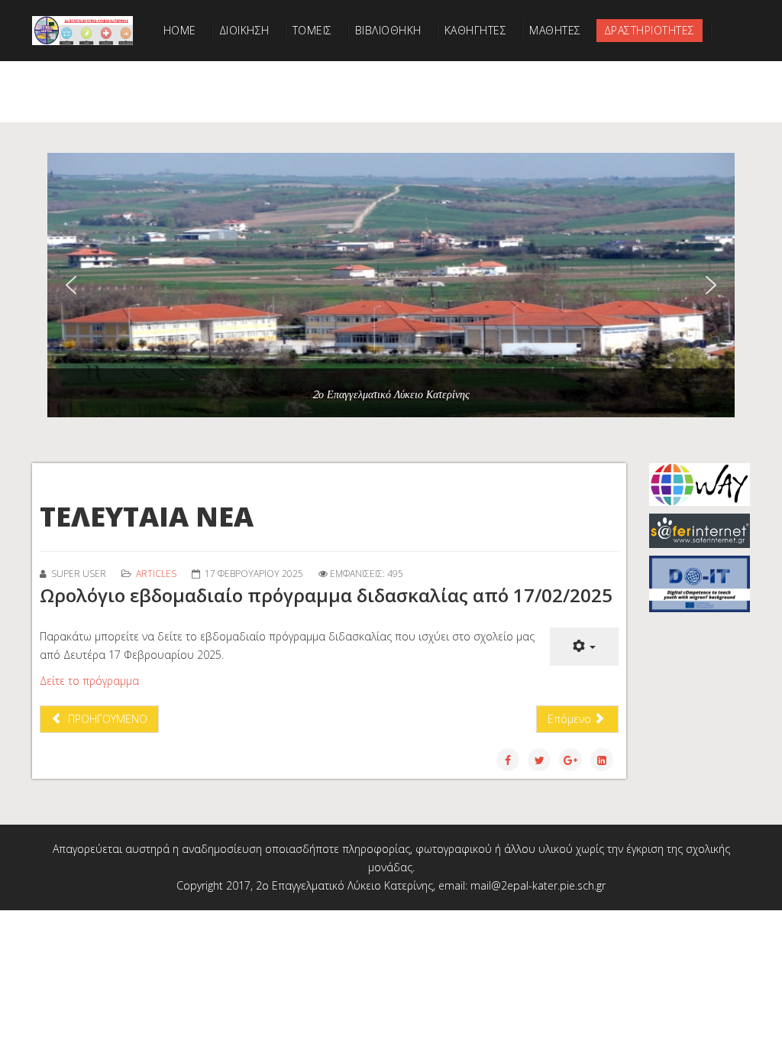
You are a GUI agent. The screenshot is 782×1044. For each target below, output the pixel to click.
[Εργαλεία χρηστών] (584, 646)
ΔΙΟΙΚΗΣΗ (244, 30)
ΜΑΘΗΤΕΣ (555, 30)
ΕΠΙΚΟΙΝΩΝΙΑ (197, 91)
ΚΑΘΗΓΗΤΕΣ (475, 30)
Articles (156, 573)
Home (179, 30)
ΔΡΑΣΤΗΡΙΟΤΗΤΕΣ (649, 30)
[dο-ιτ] (699, 584)
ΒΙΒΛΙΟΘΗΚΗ (388, 30)
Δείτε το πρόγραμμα (89, 680)
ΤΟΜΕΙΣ (312, 30)
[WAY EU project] (699, 484)
